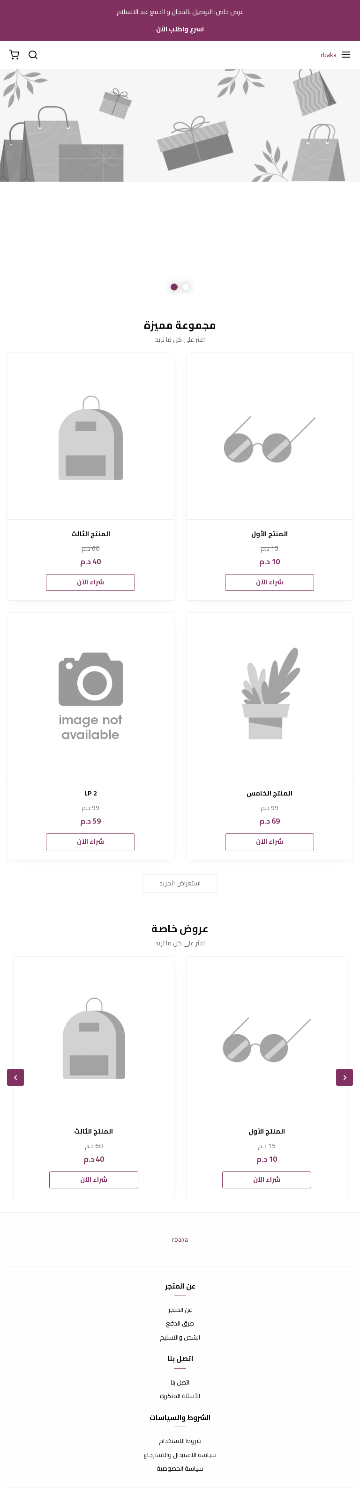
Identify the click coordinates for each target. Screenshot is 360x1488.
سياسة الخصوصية (180, 1468)
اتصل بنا (180, 1382)
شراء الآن (269, 582)
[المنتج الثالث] (91, 436)
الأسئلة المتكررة (180, 1396)
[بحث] (33, 55)
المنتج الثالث (90, 534)
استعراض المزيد (180, 883)
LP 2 (90, 793)
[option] (180, 186)
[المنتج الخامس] (270, 696)
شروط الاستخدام (180, 1441)
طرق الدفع (180, 1323)
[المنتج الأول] (270, 436)
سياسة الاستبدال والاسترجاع (180, 1455)
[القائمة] (346, 55)
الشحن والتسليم (180, 1337)
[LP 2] (91, 696)
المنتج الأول (269, 534)
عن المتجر (180, 1310)
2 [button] (174, 287)
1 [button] (185, 287)
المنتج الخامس (269, 793)
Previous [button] (329, 186)
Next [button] (30, 186)
